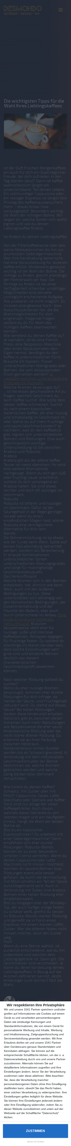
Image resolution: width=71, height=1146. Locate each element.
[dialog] (35, 1073)
